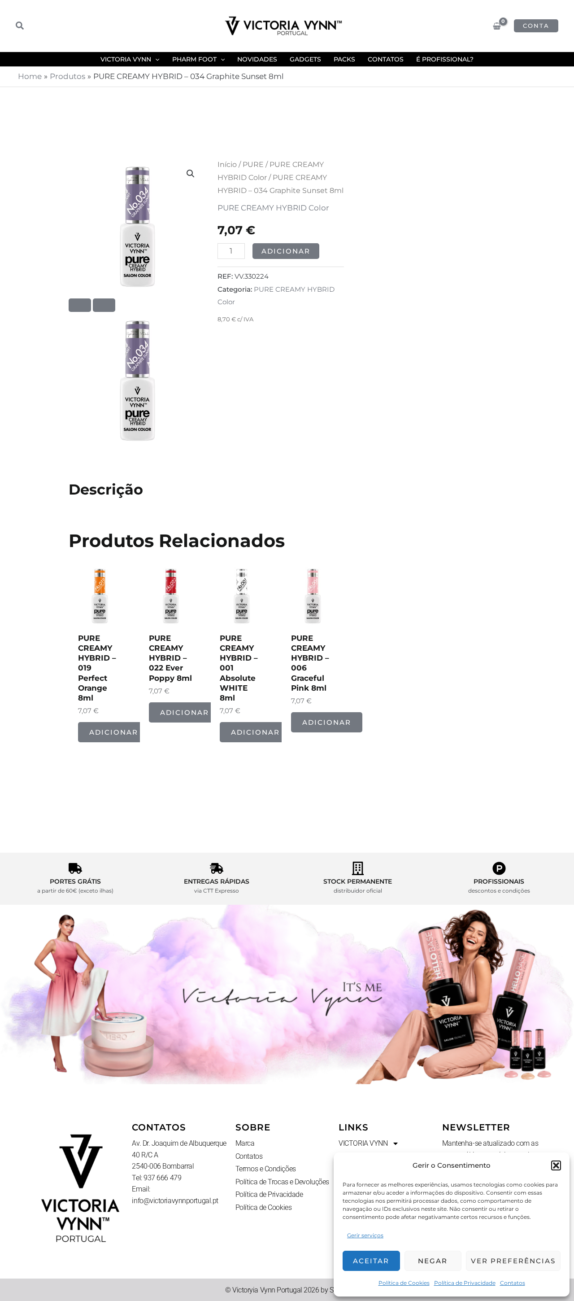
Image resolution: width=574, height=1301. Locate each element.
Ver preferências (513, 1261)
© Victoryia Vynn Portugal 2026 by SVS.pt (287, 1290)
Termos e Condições (265, 1169)
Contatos (512, 1282)
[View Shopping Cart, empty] (497, 26)
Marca (245, 1143)
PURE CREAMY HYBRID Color (273, 207)
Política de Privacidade (465, 1282)
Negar (433, 1261)
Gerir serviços (365, 1235)
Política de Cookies (404, 1282)
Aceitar (371, 1261)
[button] (556, 1165)
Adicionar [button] (113, 732)
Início (227, 164)
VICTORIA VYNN (363, 1143)
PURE (253, 164)
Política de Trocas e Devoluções (282, 1182)
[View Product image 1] (137, 381)
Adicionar (285, 251)
